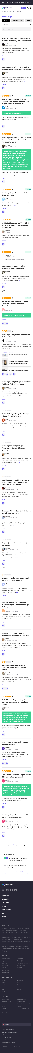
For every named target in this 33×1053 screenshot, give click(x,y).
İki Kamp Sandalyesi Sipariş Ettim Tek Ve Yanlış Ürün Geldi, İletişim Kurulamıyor (16, 932)
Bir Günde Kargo (21, 965)
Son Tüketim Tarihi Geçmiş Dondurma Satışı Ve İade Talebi (16, 944)
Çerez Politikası (6, 1040)
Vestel (18, 982)
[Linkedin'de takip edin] (15, 890)
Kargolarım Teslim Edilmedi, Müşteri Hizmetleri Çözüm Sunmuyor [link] (15, 579)
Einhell (3, 1006)
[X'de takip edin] (3, 890)
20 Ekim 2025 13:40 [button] (9, 821)
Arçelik (3, 982)
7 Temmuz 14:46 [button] (9, 108)
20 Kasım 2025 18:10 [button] (9, 549)
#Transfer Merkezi (7, 352)
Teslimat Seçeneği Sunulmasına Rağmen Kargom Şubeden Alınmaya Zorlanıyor (15, 604)
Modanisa (4, 980)
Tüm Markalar (5, 970)
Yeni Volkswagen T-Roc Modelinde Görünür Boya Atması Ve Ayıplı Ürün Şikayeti (16, 937)
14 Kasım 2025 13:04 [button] (9, 585)
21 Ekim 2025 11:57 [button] (9, 781)
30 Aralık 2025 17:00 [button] (9, 489)
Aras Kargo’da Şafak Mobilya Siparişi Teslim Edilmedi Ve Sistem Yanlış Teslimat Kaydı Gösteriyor (15, 482)
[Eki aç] (16, 362)
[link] (3, 291)
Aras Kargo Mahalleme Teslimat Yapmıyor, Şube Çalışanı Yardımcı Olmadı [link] (14, 667)
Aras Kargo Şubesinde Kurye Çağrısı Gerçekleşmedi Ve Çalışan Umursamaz (16, 68)
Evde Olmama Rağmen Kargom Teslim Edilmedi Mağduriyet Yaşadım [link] (16, 776)
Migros (18, 984)
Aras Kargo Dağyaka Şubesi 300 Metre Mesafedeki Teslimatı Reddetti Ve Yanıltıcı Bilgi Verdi (16, 140)
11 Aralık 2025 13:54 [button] (9, 517)
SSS (3, 913)
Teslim (28, 20)
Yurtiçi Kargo (20, 958)
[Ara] (28, 8)
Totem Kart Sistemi (6, 1001)
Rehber (4, 906)
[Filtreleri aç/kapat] (30, 24)
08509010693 (5, 999)
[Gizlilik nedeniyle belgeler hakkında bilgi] (3, 59)
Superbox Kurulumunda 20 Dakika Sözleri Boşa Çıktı (15, 946)
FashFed (19, 1006)
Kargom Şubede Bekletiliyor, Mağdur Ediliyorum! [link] (16, 544)
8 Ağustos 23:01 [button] (8, 45)
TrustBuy (4, 1049)
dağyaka (5, 20)
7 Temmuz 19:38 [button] (8, 74)
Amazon (19, 989)
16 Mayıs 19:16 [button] (8, 232)
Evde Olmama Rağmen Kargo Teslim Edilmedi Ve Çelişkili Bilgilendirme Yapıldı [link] (15, 702)
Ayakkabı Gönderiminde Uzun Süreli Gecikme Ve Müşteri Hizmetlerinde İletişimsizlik (15, 225)
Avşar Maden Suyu (22, 999)
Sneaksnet (4, 1004)
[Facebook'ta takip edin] (11, 890)
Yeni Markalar (5, 972)
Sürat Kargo (5, 965)
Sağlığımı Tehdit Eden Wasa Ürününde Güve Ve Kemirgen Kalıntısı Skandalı (16, 941)
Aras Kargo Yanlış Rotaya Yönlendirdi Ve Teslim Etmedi (16, 336)
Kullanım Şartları (6, 1034)
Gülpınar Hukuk (21, 1001)
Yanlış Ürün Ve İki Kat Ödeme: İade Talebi (12, 939)
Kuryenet (4, 961)
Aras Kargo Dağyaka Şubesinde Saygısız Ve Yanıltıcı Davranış (14, 267)
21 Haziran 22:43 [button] (8, 199)
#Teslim (4, 56)
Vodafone (4, 989)
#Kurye (4, 84)
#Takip (4, 240)
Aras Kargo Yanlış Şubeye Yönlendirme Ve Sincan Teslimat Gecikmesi (16, 383)
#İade (3, 560)
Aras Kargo (11, 11)
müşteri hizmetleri (17, 20)
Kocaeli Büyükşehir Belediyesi (24, 1004)
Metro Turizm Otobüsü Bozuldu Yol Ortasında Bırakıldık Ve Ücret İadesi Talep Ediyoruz (16, 928)
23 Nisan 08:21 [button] (8, 341)
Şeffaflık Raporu (6, 909)
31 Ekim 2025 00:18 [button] (9, 709)
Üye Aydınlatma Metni (8, 1029)
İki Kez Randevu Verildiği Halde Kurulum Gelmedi (14, 930)
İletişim (4, 916)
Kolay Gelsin (5, 963)
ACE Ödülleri (5, 902)
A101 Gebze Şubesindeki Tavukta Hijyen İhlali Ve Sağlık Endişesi (16, 948)
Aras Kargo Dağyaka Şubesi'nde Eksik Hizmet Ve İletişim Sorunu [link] (16, 816)
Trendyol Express (6, 958)
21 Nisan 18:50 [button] (8, 388)
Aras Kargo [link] (7, 17)
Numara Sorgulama (6, 987)
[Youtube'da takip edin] (7, 890)
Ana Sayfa (4, 11)
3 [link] (19, 845)
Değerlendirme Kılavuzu (8, 1042)
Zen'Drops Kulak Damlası (23, 1008)
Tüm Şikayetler (5, 951)
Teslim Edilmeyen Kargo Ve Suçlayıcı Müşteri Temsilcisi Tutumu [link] (15, 415)
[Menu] (30, 8)
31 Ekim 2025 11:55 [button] (9, 674)
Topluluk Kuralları (6, 1037)
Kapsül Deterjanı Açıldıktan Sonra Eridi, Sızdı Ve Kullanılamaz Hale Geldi (16, 935)
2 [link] (16, 845)
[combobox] (16, 29)
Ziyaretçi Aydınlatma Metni (9, 1032)
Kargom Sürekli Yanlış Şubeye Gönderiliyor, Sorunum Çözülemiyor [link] (15, 634)
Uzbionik (4, 1008)
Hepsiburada (20, 980)
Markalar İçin (5, 899)
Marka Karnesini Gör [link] (17, 872)
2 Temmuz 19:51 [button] (8, 146)
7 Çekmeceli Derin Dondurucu (9, 1016)
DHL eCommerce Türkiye (23, 963)
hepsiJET (4, 967)
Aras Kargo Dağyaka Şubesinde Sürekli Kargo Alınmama (16, 194)
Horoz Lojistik (20, 961)
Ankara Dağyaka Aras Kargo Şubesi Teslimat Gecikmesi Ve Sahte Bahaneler (15, 303)
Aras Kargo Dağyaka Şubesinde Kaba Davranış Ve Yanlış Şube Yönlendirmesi (16, 40)
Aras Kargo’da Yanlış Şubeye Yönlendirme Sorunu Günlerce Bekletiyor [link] (13, 448)
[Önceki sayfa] (8, 845)
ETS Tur (19, 987)
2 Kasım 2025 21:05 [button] (9, 640)
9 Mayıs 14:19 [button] (8, 273)
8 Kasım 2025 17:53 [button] (9, 611)
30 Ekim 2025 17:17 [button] (9, 749)
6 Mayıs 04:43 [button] (8, 310)
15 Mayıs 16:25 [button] (8, 256)
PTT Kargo (19, 967)
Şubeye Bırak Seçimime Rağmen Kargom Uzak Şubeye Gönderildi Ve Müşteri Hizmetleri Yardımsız (15, 101)
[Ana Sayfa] (7, 8)
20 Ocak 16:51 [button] (8, 454)
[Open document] (3, 323)
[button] (7, 96)
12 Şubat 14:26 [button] (8, 420)
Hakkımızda (5, 895)
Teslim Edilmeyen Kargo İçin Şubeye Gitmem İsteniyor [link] (15, 743)
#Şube (4, 123)
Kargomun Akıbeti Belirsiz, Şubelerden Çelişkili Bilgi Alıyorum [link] (16, 512)
